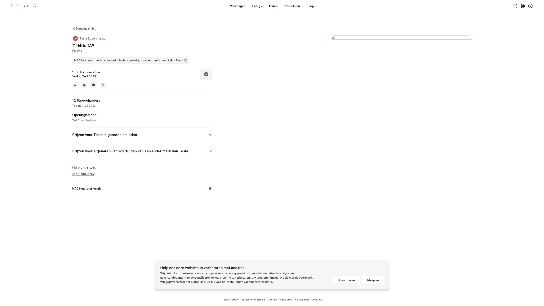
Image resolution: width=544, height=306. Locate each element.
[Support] (515, 6)
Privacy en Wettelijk (253, 299)
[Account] (530, 6)
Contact (272, 299)
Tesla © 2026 (230, 299)
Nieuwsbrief (302, 299)
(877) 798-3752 (83, 174)
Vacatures (286, 299)
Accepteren (346, 280)
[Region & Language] (522, 6)
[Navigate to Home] (23, 5)
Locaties (317, 299)
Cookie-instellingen (229, 281)
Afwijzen (373, 280)
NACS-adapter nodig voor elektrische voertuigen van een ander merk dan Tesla (128, 60)
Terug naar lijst (86, 28)
